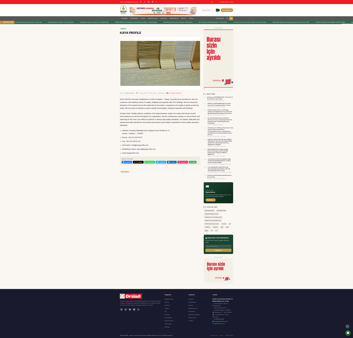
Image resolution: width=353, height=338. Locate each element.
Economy (167, 314)
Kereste (224, 224)
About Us (183, 18)
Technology (168, 324)
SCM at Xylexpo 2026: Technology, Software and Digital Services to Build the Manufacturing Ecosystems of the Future (220, 111)
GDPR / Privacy (229, 335)
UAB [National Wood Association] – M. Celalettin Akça (84, 22)
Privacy (221, 335)
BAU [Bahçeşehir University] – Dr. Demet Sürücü (51, 22)
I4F (230, 224)
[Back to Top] (347, 326)
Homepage (124, 18)
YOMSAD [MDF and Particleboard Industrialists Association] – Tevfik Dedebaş (126, 22)
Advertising (163, 18)
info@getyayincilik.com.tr (221, 321)
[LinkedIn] (152, 2)
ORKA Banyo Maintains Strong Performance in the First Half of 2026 (281, 22)
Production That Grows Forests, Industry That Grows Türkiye (240, 22)
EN (231, 18)
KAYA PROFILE (125, 171)
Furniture (167, 305)
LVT (216, 230)
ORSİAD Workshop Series (212, 224)
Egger (206, 230)
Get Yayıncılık (220, 18)
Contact (191, 18)
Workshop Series (153, 18)
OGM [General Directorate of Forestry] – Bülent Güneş (168, 22)
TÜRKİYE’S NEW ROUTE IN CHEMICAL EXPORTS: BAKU (321, 22)
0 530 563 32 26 (219, 319)
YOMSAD (207, 227)
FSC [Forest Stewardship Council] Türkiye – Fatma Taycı (17, 22)
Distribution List (174, 18)
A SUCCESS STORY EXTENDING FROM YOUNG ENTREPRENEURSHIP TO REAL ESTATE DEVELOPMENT (219, 160)
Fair (166, 311)
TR (227, 18)
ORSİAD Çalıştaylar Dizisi (211, 214)
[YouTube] (148, 2)
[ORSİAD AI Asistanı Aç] (348, 333)
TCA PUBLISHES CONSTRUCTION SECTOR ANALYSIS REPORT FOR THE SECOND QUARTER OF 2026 (219, 168)
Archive (143, 18)
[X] (156, 2)
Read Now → (210, 200)
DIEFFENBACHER (209, 210)
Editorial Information (194, 314)
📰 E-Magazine (226, 10)
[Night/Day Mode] (212, 2)
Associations (168, 317)
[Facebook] (140, 2)
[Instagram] (144, 2)
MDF (222, 227)
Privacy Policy (192, 317)
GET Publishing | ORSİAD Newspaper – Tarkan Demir (203, 22)
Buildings (167, 327)
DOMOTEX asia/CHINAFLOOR (213, 220)
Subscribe (218, 250)
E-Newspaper (134, 18)
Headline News (169, 299)
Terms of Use (213, 335)
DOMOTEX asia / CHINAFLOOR (213, 217)
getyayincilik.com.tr (219, 323)
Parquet (167, 308)
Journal (167, 302)
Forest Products (169, 320)
